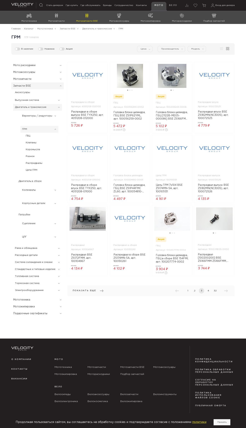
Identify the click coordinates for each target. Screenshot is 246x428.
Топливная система (27, 276)
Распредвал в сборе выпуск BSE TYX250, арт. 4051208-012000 (87, 115)
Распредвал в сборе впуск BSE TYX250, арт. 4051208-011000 (86, 188)
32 (215, 291)
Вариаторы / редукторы (37, 116)
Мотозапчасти (22, 79)
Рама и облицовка (26, 248)
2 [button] (129, 90)
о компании (21, 359)
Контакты (141, 5)
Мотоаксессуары (24, 72)
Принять (222, 422)
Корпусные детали (33, 203)
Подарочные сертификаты (30, 313)
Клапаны (31, 143)
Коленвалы (29, 190)
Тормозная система (27, 283)
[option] (87, 76)
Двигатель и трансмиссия (30, 107)
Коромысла (33, 150)
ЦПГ (24, 237)
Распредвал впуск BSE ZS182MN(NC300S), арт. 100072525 (213, 115)
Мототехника (21, 300)
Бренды (107, 5)
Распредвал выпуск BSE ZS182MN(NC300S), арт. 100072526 (213, 188)
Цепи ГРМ (31, 170)
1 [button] (127, 90)
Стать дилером (54, 5)
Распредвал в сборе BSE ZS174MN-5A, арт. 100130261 (129, 258)
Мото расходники (24, 65)
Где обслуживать (90, 5)
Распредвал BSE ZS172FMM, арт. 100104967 (81, 258)
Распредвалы (34, 163)
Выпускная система (27, 100)
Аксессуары (22, 92)
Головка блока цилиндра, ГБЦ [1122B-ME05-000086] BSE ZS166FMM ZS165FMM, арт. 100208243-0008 (172, 116)
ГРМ (24, 129)
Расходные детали (26, 255)
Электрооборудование (29, 290)
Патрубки (24, 215)
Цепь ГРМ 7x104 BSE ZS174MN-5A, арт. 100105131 (169, 188)
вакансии (19, 379)
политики (199, 422)
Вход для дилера (225, 5)
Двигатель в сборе (30, 181)
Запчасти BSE (22, 86)
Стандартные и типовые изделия (35, 269)
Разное (30, 156)
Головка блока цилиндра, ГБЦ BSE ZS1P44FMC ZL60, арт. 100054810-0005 (129, 188)
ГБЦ (28, 136)
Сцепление (28, 224)
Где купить (72, 5)
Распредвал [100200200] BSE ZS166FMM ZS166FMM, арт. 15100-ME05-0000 (212, 258)
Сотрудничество (123, 5)
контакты (19, 369)
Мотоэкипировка (24, 307)
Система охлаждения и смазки (33, 262)
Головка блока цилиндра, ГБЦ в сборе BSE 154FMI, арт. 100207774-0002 (172, 258)
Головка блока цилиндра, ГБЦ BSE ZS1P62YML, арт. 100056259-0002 (129, 115)
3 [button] (132, 90)
